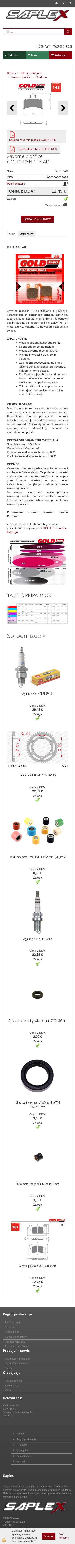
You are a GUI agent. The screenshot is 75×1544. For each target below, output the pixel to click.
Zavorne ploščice (21, 77)
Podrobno (12, 55)
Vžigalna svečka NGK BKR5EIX (37, 939)
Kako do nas (12, 1385)
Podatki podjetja (14, 1380)
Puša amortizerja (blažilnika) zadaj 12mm (37, 1184)
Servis (8, 1368)
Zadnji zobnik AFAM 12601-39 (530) (37, 775)
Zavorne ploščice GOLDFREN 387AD (37, 1266)
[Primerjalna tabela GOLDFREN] (12, 149)
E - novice (22, 1445)
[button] (63, 108)
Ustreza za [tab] (26, 233)
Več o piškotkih (64, 1536)
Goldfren (41, 77)
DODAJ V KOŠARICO (37, 219)
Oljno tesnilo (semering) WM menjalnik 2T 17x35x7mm (37, 1020)
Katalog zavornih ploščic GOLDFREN (32, 139)
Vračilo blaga (12, 1332)
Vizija (8, 1390)
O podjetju (22, 1450)
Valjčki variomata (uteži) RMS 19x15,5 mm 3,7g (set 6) (38, 857)
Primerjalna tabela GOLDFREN (37, 149)
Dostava (9, 1327)
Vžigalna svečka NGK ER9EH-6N (37, 693)
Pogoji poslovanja (26, 1439)
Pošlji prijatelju (16, 183)
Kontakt (21, 1461)
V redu (48, 1536)
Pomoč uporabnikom (16, 1346)
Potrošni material (30, 73)
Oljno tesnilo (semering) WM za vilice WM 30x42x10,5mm (37, 1104)
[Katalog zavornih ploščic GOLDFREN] (12, 134)
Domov (11, 73)
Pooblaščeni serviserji (17, 1363)
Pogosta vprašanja (15, 1341)
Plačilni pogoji (12, 1322)
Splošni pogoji (24, 1456)
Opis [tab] (12, 233)
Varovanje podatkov (16, 1337)
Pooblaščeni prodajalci (17, 1358)
